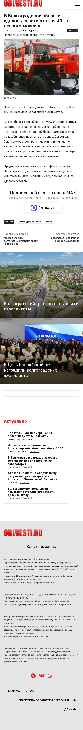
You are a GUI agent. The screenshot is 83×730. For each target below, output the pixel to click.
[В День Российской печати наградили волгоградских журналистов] (41, 351)
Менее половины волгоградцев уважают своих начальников (21, 241)
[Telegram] (33, 676)
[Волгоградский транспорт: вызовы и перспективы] (41, 285)
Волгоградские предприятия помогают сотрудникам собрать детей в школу (31, 492)
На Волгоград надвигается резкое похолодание (64, 239)
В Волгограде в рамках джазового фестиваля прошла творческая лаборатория (32, 461)
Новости (72, 30)
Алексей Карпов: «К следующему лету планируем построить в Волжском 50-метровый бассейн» (32, 476)
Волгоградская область (29, 221)
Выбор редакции (18, 452)
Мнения (13, 483)
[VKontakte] (41, 676)
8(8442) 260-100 (20, 598)
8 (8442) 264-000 (43, 604)
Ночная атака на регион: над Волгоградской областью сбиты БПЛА (36, 447)
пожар (48, 221)
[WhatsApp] (50, 676)
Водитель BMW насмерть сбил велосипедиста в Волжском (30, 434)
